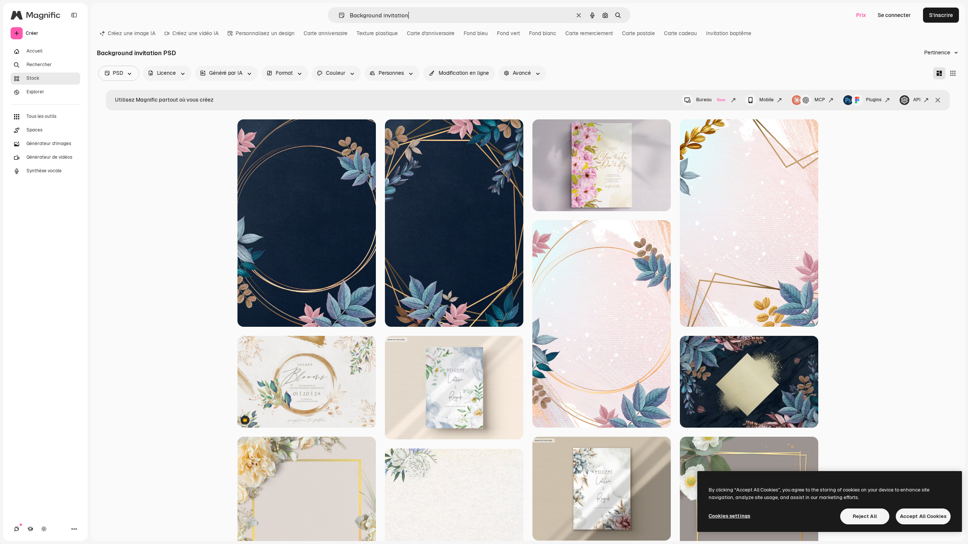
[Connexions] (17, 529)
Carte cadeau (680, 33)
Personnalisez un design (265, 33)
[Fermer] (938, 100)
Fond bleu (476, 33)
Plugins (873, 100)
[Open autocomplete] (338, 15)
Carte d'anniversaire (431, 33)
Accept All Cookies (923, 516)
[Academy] (30, 529)
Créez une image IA (131, 33)
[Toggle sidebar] (74, 15)
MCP (819, 100)
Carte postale (638, 33)
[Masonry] (939, 73)
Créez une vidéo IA (195, 33)
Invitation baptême (728, 33)
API (916, 100)
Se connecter (894, 15)
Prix (861, 15)
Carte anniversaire (325, 33)
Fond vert (508, 33)
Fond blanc (542, 33)
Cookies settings (729, 516)
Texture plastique (377, 33)
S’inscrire (941, 15)
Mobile (766, 100)
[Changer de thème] (44, 529)
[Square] (953, 73)
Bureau (710, 100)
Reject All (865, 516)
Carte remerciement (589, 33)
